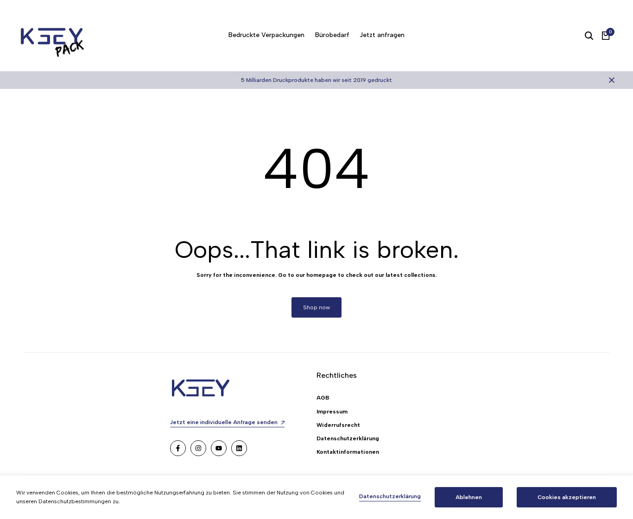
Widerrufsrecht (338, 425)
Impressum (332, 411)
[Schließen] (609, 80)
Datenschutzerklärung (347, 438)
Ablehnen (469, 497)
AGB (322, 397)
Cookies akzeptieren (567, 497)
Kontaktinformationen (347, 452)
